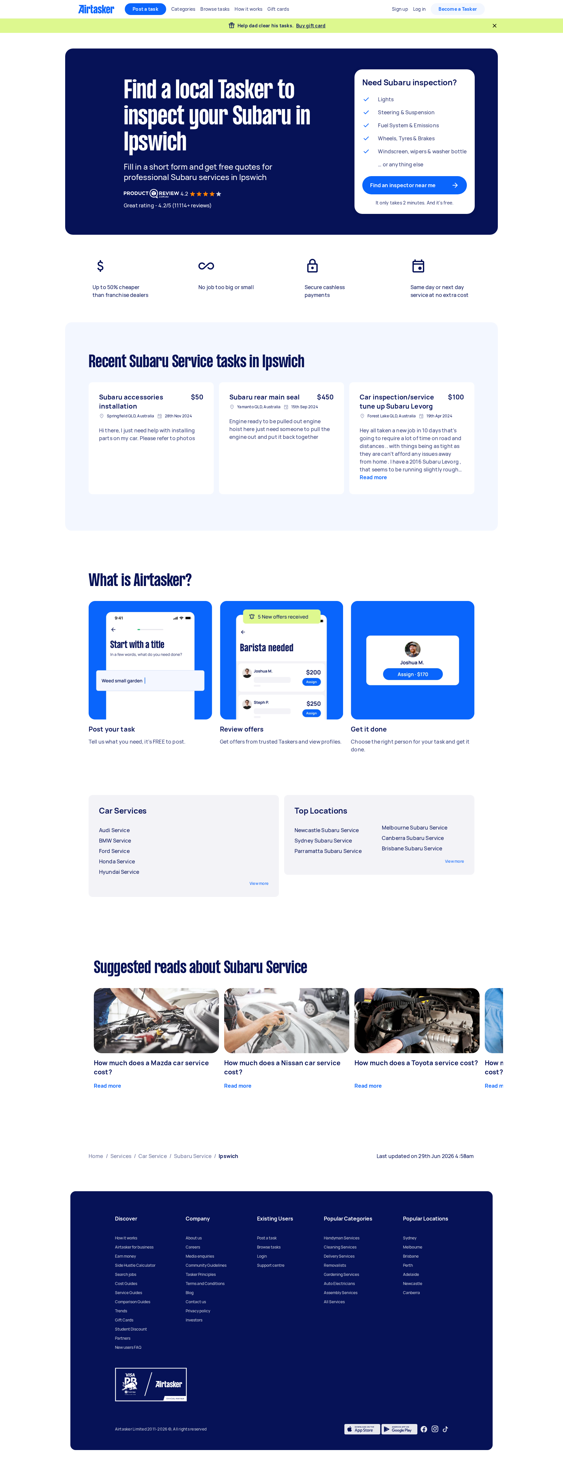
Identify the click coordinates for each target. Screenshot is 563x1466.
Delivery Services (339, 1256)
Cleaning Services (340, 1247)
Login (262, 1256)
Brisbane (411, 1256)
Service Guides (128, 1292)
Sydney (409, 1238)
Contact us (196, 1302)
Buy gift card (310, 25)
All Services (334, 1302)
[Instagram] (435, 1429)
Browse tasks (269, 1247)
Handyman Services (341, 1238)
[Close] (494, 25)
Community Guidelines (206, 1265)
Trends (121, 1311)
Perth (408, 1265)
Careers (193, 1247)
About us (194, 1238)
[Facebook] (424, 1429)
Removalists (335, 1265)
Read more (373, 477)
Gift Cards (124, 1320)
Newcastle (412, 1283)
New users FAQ (128, 1347)
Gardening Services (341, 1274)
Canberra (411, 1292)
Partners (122, 1338)
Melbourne (412, 1247)
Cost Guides (126, 1283)
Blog (190, 1292)
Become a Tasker (458, 9)
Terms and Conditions (205, 1283)
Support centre (270, 1265)
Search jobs (125, 1274)
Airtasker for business (134, 1247)
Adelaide (411, 1274)
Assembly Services (340, 1292)
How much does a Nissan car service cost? (282, 1067)
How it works (126, 1238)
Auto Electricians (339, 1283)
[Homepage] (96, 9)
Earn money (125, 1256)
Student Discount (131, 1329)
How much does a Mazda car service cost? (151, 1067)
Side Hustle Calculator (135, 1265)
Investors (194, 1320)
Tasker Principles (201, 1274)
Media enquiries (200, 1256)
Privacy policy (198, 1311)
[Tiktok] (445, 1429)
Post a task (145, 9)
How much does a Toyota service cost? (416, 1062)
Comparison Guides (132, 1302)
